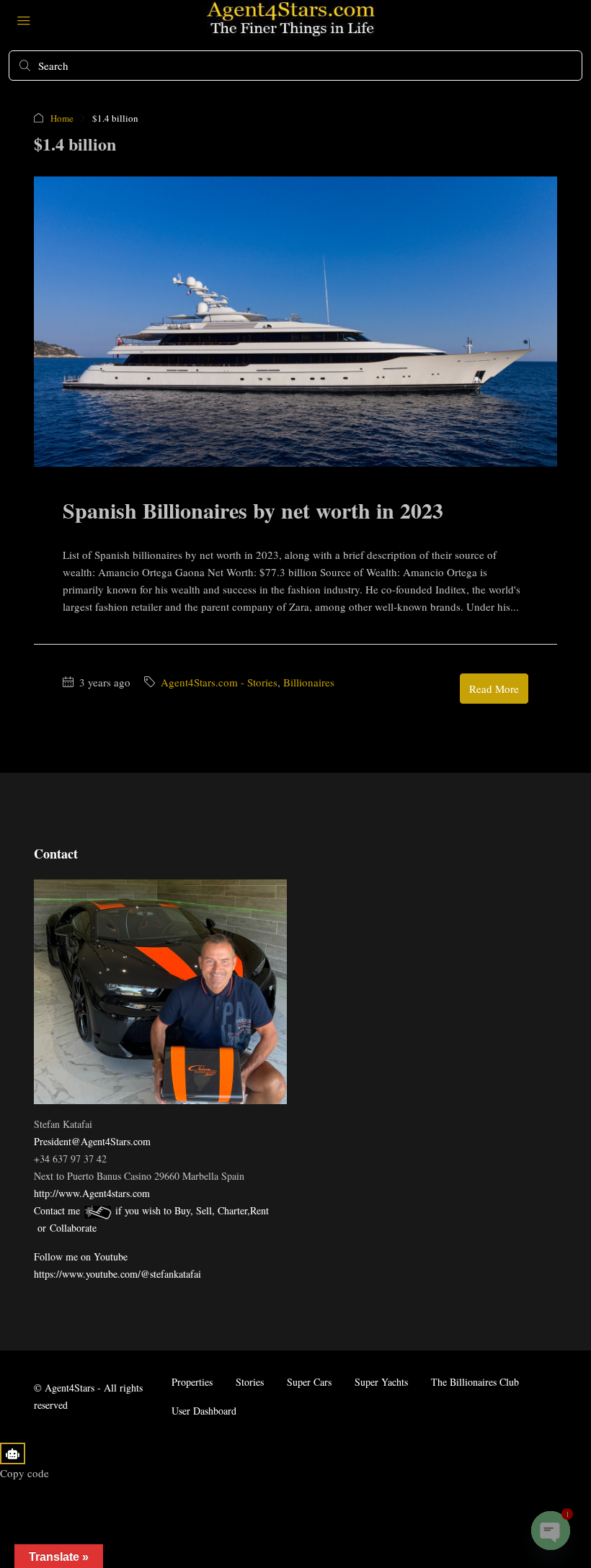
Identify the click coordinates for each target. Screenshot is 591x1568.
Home (62, 118)
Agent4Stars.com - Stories (219, 682)
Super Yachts (381, 1382)
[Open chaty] (550, 1530)
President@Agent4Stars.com (92, 1141)
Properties (192, 1382)
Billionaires (308, 682)
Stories (250, 1382)
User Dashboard (204, 1410)
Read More (494, 688)
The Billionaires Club (475, 1382)
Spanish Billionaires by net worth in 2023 (253, 510)
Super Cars (309, 1382)
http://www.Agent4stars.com (92, 1193)
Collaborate (73, 1228)
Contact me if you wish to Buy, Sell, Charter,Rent (151, 1210)
